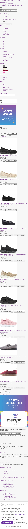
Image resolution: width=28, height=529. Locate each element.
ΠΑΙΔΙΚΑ (5, 474)
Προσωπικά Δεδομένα (8, 496)
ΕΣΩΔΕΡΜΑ (6, 87)
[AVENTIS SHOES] (14, 6)
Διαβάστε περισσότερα (19, 514)
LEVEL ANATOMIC (7, 57)
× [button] (26, 503)
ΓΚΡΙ (4, 66)
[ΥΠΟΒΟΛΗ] (1, 104)
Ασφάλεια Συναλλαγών (9, 494)
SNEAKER (5, 31)
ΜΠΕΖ (4, 69)
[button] (14, 526)
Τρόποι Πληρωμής (7, 483)
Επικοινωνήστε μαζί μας (9, 497)
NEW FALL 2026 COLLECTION (10, 470)
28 (0, 137)
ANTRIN (5, 51)
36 (3, 41)
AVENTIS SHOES (4, 490)
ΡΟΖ (4, 72)
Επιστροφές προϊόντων (9, 486)
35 (3, 40)
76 (3, 137)
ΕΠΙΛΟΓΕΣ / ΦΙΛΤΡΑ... (6, 24)
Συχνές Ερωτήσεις (8, 487)
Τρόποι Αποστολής (8, 484)
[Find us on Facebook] (3, 438)
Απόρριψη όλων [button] (20, 522)
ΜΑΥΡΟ (5, 67)
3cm (4, 79)
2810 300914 (3, 452)
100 (6, 137)
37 (3, 43)
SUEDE (5, 84)
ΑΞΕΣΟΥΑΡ (5, 476)
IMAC (4, 56)
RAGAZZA (5, 61)
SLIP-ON (5, 30)
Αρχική (5, 16)
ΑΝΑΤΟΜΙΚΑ (6, 34)
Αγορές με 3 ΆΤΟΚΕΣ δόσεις (8, 4)
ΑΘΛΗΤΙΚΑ (5, 33)
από (1, 100)
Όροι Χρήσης (6, 499)
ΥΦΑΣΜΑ (5, 90)
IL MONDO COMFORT (8, 54)
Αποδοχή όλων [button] (7, 522)
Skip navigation (4, 14)
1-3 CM (5, 77)
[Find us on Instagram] (3, 439)
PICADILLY (5, 59)
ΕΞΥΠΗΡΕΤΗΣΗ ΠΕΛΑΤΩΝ (6, 480)
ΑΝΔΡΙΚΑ (5, 473)
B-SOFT (5, 53)
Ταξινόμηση (3, 133)
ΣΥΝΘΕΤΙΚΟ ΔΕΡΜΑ (8, 89)
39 (3, 44)
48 (2, 137)
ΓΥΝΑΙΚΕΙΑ (5, 471)
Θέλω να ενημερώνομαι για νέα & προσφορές (13, 435)
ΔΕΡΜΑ (5, 86)
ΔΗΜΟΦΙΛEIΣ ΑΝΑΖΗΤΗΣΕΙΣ (7, 467)
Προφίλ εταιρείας (7, 493)
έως (1, 102)
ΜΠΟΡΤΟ (5, 70)
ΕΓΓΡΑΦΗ (18, 433)
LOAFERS (5, 28)
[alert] (14, 515)
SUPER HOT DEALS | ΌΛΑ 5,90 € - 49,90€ (13, 477)
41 (3, 46)
